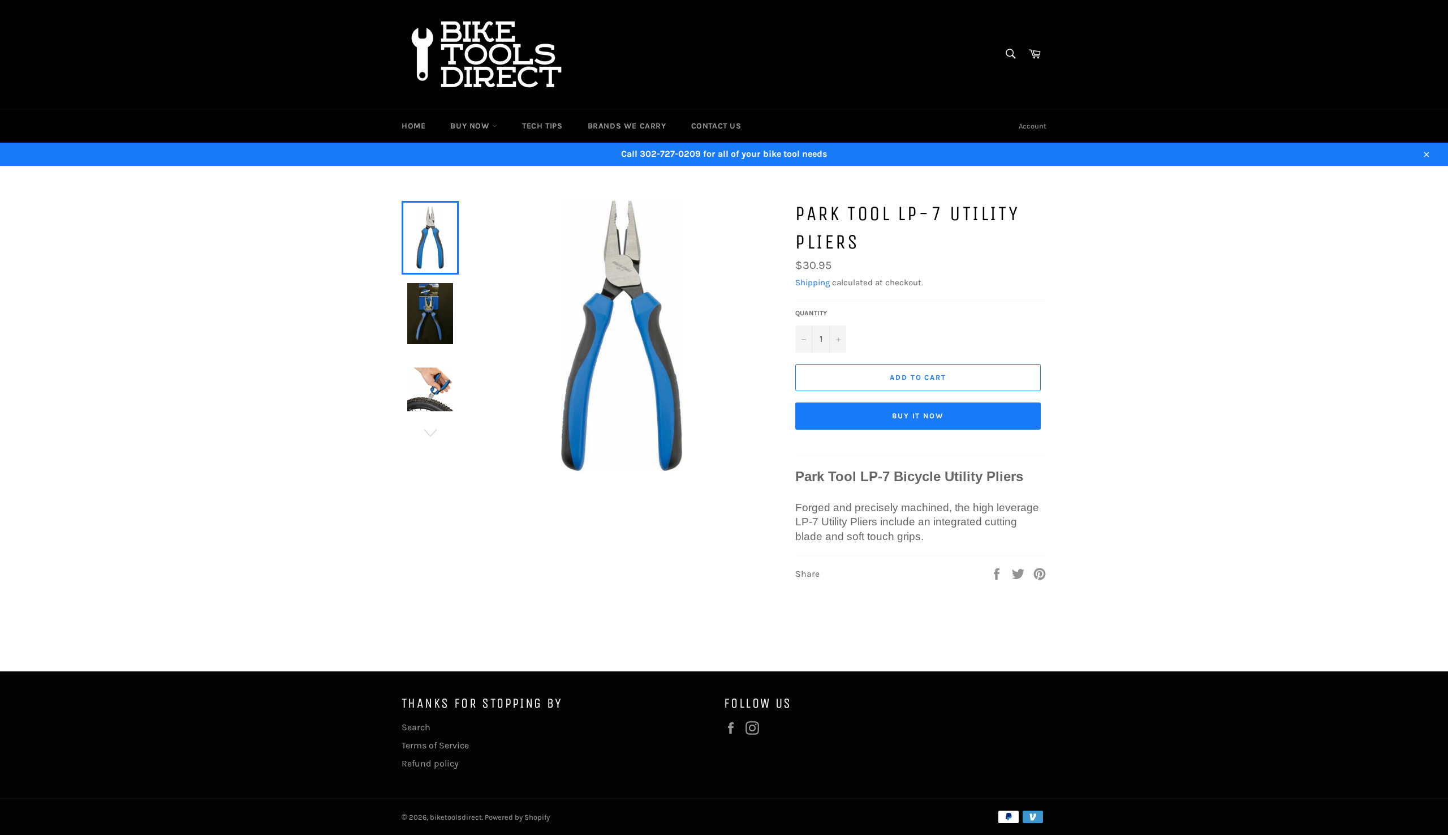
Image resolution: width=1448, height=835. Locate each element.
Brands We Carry (627, 126)
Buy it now (918, 416)
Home (413, 126)
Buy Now (471, 126)
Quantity (811, 313)
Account (1032, 126)
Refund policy (430, 763)
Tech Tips (542, 126)
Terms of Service (435, 745)
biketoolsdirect (456, 817)
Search (416, 727)
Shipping (812, 282)
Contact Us (716, 126)
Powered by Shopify (517, 817)
